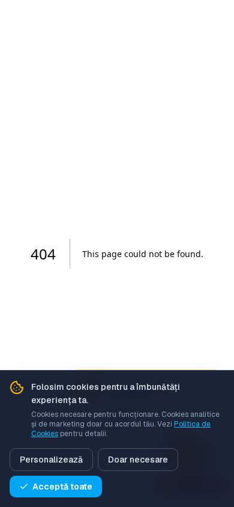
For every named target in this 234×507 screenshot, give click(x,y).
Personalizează (51, 459)
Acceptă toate (62, 486)
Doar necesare (138, 459)
